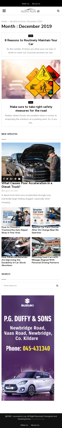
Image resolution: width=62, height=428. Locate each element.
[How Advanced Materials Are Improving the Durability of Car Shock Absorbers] (16, 246)
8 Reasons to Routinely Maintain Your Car (31, 42)
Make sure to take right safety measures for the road (31, 109)
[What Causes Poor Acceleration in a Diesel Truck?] (31, 162)
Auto (30, 36)
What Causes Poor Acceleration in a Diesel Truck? (27, 185)
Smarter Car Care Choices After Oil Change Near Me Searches (45, 230)
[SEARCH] (57, 286)
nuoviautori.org (37, 419)
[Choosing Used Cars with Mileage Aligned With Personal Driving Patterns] (46, 246)
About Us (36, 4)
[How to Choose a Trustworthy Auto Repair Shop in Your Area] (16, 216)
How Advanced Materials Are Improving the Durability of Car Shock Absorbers (14, 261)
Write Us (25, 4)
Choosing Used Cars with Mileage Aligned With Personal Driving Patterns (45, 260)
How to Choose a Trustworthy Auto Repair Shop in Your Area (15, 230)
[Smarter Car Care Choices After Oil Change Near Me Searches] (46, 216)
